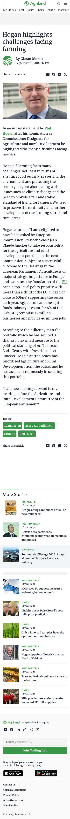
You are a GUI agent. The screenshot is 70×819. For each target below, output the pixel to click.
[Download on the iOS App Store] (17, 773)
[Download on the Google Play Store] (51, 773)
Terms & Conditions (14, 789)
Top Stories (9, 9)
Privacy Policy (11, 795)
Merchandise (10, 805)
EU (64, 282)
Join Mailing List (35, 750)
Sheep (40, 9)
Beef (21, 9)
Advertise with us (13, 800)
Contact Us (9, 784)
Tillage (51, 9)
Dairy (30, 9)
